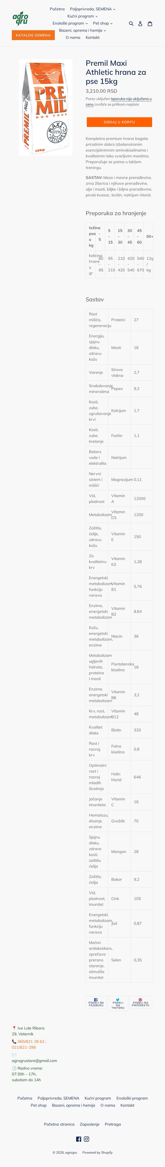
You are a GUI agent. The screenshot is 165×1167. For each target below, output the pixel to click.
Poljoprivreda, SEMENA (91, 8)
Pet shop (101, 23)
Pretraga (113, 1124)
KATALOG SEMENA (33, 35)
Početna (57, 8)
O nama (73, 37)
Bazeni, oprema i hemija (81, 30)
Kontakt (92, 37)
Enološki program (69, 23)
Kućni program (81, 16)
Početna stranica (59, 1124)
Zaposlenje (89, 1124)
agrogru (71, 1152)
